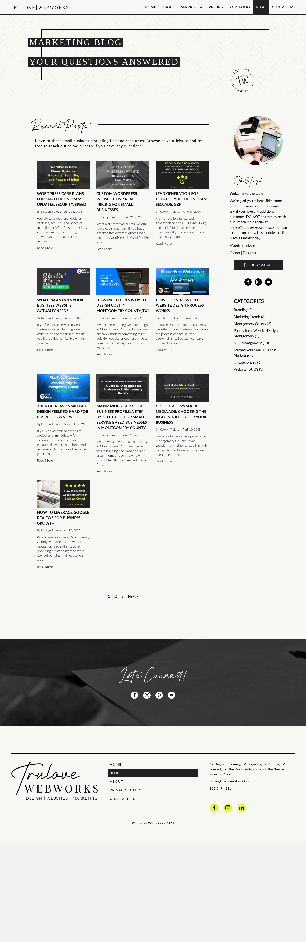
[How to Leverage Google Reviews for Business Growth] (63, 493)
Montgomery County (250, 324)
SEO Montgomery (248, 343)
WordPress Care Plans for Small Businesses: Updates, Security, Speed (61, 199)
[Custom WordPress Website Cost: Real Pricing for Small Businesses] (122, 175)
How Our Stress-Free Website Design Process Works (180, 305)
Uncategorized (245, 362)
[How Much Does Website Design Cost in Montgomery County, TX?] (122, 281)
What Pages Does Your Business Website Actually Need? (60, 305)
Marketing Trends (247, 317)
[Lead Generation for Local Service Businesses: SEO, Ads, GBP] (182, 175)
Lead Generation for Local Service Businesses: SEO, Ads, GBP (181, 199)
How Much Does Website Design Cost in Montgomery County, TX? (122, 305)
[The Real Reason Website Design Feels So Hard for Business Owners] (63, 387)
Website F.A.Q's (246, 369)
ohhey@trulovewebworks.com (253, 227)
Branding (241, 310)
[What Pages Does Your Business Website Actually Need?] (63, 281)
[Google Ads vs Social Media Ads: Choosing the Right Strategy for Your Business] (182, 387)
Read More (45, 248)
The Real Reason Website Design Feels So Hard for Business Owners (62, 411)
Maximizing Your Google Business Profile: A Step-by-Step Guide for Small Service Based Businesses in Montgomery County (121, 417)
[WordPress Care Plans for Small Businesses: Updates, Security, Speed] (63, 175)
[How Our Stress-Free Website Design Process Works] (182, 281)
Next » (133, 596)
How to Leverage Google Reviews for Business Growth (63, 518)
